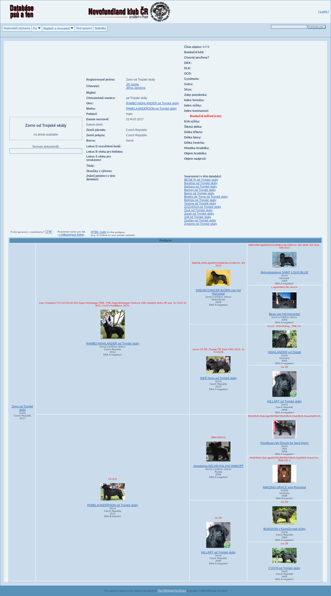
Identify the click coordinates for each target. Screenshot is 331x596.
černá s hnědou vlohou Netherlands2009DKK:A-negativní (218, 300)
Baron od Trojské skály (199, 193)
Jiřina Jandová (135, 88)
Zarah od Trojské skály (199, 213)
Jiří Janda (132, 84)
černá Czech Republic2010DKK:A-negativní (218, 385)
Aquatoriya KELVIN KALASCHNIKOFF (218, 466)
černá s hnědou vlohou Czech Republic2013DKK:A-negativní (113, 350)
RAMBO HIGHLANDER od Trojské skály (152, 103)
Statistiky (100, 28)
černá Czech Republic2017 (22, 416)
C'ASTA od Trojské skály (284, 568)
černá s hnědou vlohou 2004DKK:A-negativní (284, 320)
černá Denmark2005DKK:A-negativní (284, 279)
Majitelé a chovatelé (57, 28)
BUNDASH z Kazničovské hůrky (284, 529)
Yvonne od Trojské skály (200, 203)
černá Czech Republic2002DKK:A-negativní (284, 575)
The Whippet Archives (172, 590)
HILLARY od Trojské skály (284, 401)
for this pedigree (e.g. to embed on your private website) (113, 233)
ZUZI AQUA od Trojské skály (202, 207)
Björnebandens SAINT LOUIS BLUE (284, 272)
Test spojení (84, 28)
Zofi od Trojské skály (197, 217)
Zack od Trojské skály (198, 210)
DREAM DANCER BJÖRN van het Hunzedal (218, 292)
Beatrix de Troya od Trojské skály (206, 196)
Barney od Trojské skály (200, 190)
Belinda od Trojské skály (200, 200)
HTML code (98, 232)
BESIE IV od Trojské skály (201, 179)
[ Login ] (323, 11)
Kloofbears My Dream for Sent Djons (284, 443)
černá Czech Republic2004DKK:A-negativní (284, 536)
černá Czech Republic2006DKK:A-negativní (284, 408)
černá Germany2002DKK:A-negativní (284, 359)
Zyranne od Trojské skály (200, 224)
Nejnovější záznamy (17, 28)
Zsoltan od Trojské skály (200, 220)
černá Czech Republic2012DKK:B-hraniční (112, 512)
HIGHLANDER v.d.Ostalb (284, 352)
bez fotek (77, 234)
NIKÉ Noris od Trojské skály (218, 378)
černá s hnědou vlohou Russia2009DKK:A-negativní (218, 473)
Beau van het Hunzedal (284, 314)
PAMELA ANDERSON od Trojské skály (151, 108)
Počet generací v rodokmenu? (28, 232)
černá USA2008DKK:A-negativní (284, 450)
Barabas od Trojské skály (200, 183)
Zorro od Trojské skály (22, 408)
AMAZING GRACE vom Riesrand (284, 487)
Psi (35, 28)
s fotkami (65, 234)
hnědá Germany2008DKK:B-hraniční (284, 494)
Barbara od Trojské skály (200, 186)
